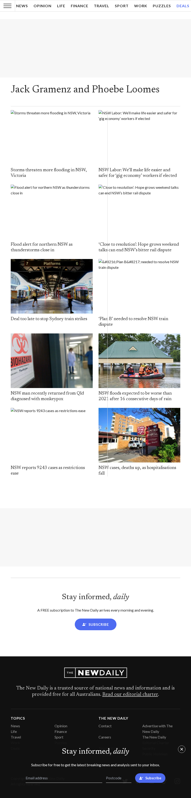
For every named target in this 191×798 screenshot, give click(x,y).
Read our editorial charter (130, 694)
